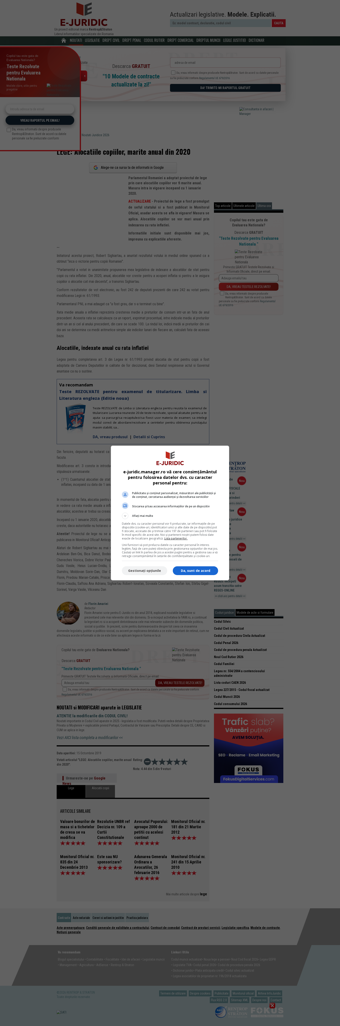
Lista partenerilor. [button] (176, 538)
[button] (170, 516)
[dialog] (170, 513)
